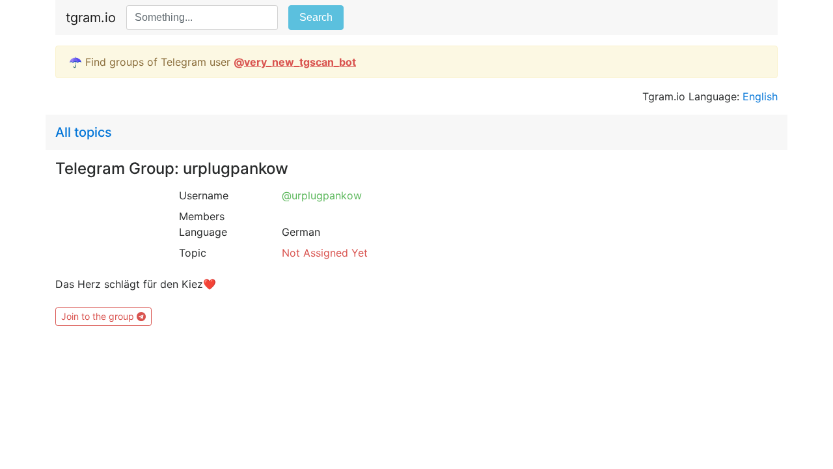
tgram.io (91, 17)
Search (316, 17)
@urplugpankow (322, 195)
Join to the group (99, 316)
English (760, 96)
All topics (83, 132)
